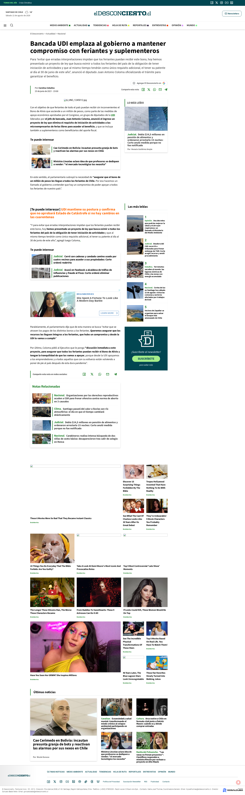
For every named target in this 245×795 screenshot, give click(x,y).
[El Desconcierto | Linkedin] (231, 2)
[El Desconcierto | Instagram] (221, 2)
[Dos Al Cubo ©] (233, 791)
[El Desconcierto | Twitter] (216, 3)
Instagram (61, 781)
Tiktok (86, 781)
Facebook (48, 781)
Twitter (54, 781)
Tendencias (99, 25)
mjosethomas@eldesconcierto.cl (198, 789)
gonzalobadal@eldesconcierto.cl (36, 792)
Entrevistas (159, 25)
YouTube (67, 782)
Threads (92, 781)
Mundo (191, 25)
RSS (145, 782)
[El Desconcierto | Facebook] (212, 2)
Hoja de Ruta (119, 25)
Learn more (107, 313)
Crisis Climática (25, 2)
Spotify (79, 781)
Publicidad (155, 782)
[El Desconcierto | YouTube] (226, 3)
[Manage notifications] (238, 782)
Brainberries (85, 294)
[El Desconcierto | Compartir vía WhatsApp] (154, 89)
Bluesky (98, 781)
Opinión (176, 25)
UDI (113, 115)
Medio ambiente (59, 25)
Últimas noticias (56, 772)
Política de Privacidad (111, 782)
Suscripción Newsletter (132, 782)
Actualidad (80, 25)
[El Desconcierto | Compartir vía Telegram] (166, 89)
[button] (231, 13)
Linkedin (73, 781)
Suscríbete (146, 358)
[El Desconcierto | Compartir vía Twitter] (149, 89)
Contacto (166, 782)
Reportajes (139, 25)
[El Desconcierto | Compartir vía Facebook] (143, 89)
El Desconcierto (37, 34)
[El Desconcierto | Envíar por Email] (160, 89)
